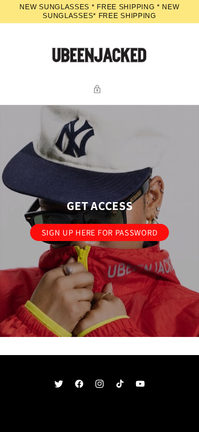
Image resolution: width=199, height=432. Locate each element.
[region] (99, 11)
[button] (99, 89)
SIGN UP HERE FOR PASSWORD (100, 232)
